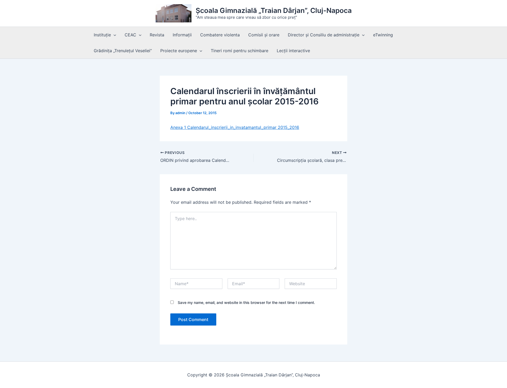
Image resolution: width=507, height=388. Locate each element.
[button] (113, 35)
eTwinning (383, 34)
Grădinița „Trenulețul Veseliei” (123, 50)
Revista (157, 34)
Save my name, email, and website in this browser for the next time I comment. (246, 302)
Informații (182, 34)
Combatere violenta (220, 34)
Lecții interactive (293, 50)
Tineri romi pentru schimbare (239, 50)
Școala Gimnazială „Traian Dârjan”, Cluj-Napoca (274, 10)
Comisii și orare (263, 34)
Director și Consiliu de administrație (323, 34)
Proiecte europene (178, 50)
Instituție (102, 34)
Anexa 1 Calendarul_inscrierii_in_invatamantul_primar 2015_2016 (234, 127)
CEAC (130, 34)
